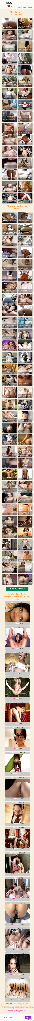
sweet (14, 878)
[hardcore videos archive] (17, 822)
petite (14, 928)
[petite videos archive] (17, 947)
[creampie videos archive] (17, 922)
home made (14, 953)
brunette (14, 853)
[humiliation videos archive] (17, 772)
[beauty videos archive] (17, 646)
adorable (14, 778)
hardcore (14, 803)
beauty (14, 627)
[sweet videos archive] (17, 897)
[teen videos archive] (17, 671)
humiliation (14, 753)
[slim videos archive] (17, 697)
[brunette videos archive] (17, 872)
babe (14, 702)
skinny (14, 602)
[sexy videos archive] (17, 747)
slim (14, 677)
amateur (14, 828)
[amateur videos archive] (17, 847)
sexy (14, 727)
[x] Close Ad (30, 1019)
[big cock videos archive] (17, 998)
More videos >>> (17, 588)
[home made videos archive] (17, 972)
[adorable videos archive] (17, 797)
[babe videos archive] (17, 722)
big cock (14, 978)
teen (14, 652)
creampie (14, 903)
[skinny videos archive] (17, 621)
